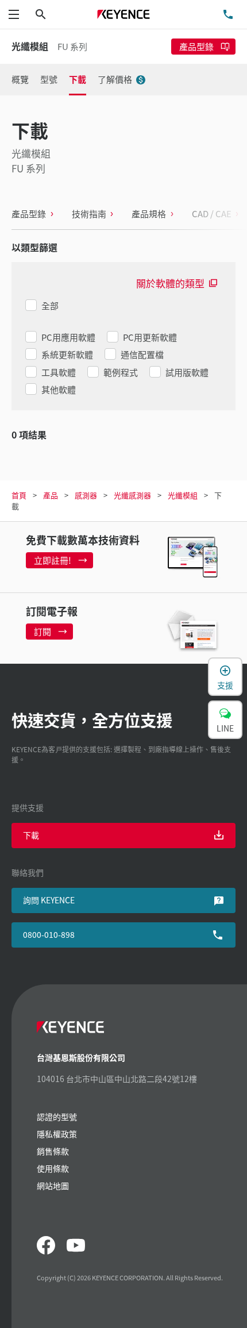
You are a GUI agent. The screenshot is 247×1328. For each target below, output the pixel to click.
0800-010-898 (49, 934)
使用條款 (53, 1168)
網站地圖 (53, 1185)
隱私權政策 (57, 1134)
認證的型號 (57, 1116)
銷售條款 (53, 1151)
